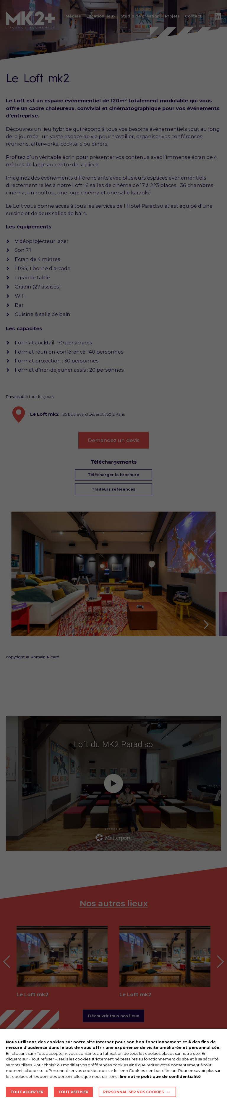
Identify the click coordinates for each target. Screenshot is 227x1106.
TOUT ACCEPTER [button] (26, 1092)
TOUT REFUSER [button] (73, 1092)
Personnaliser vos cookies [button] (133, 1092)
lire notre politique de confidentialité (160, 1076)
